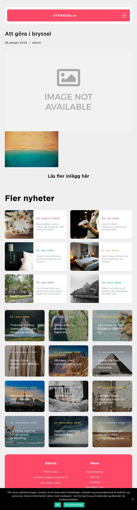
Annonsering (94, 471)
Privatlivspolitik (74, 504)
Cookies (95, 482)
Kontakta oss (94, 487)
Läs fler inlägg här (68, 176)
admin (36, 42)
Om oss (95, 477)
